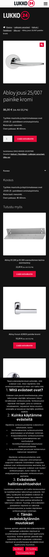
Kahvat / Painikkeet (19, 154)
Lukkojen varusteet (22, 27)
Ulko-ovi (17, 30)
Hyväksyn (18, 549)
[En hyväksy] (45, 467)
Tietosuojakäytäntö (25, 553)
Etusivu (9, 27)
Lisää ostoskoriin (25, 138)
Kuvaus (6, 170)
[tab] (24, 171)
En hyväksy (31, 549)
